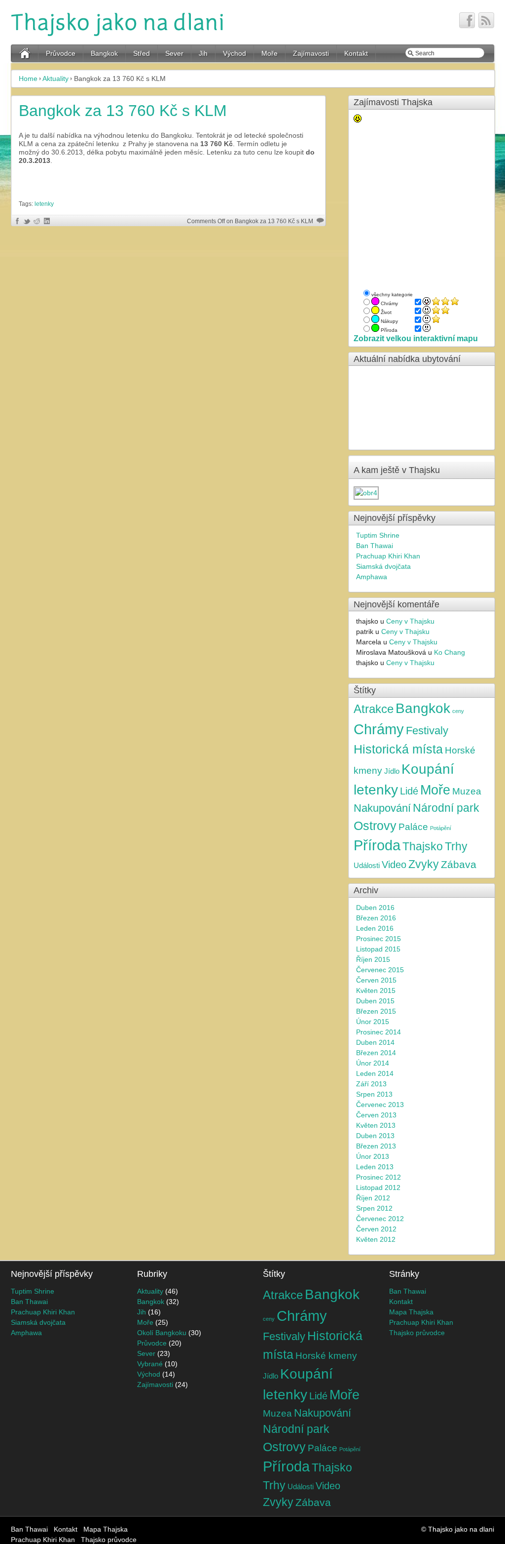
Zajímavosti (311, 53)
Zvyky (423, 864)
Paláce (413, 827)
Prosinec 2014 (378, 1032)
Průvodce (60, 53)
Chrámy (379, 729)
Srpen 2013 (374, 1094)
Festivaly (427, 731)
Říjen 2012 (373, 1198)
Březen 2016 (376, 918)
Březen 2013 (376, 1146)
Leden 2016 (375, 928)
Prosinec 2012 (378, 1177)
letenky (44, 203)
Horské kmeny (326, 1355)
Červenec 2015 (380, 970)
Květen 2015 (376, 990)
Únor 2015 (372, 1022)
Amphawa (371, 577)
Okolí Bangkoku (161, 1333)
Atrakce (374, 708)
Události (367, 865)
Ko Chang (449, 652)
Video (394, 864)
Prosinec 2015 (378, 939)
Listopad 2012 (378, 1187)
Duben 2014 (375, 1042)
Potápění (440, 828)
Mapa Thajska (411, 1312)
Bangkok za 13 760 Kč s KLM (123, 110)
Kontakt (356, 53)
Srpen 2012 (374, 1208)
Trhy (456, 846)
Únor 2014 (372, 1063)
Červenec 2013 (380, 1105)
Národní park (446, 808)
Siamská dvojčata (383, 566)
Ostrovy (375, 825)
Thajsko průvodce (417, 1333)
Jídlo (391, 771)
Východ (234, 53)
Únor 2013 (372, 1156)
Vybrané (150, 1364)
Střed (141, 53)
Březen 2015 (376, 1011)
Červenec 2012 (380, 1219)
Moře (269, 53)
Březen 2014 (376, 1053)
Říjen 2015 (373, 959)
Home (28, 78)
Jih (203, 53)
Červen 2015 (376, 980)
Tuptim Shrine (377, 535)
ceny (458, 711)
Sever (174, 53)
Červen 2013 (376, 1115)
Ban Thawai (374, 546)
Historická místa (398, 749)
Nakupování (382, 808)
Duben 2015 (375, 1001)
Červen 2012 (376, 1229)
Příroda (377, 845)
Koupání (427, 769)
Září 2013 (371, 1084)
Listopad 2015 (378, 949)
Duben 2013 (375, 1136)
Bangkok (104, 53)
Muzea (466, 791)
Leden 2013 (375, 1167)
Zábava (458, 864)
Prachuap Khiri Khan (388, 556)
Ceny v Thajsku (410, 621)
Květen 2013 (376, 1125)
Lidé (409, 791)
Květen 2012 (376, 1239)
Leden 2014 (375, 1073)
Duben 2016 (375, 907)
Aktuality (55, 78)
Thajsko (422, 846)
